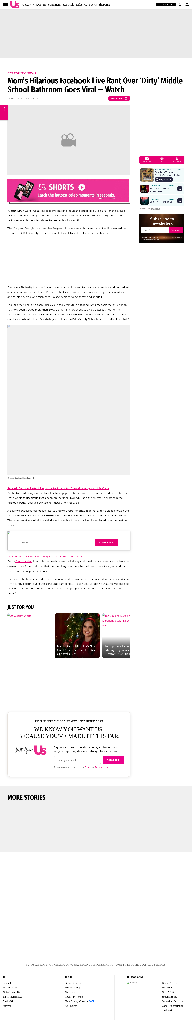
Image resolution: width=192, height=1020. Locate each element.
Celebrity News (31, 4)
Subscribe (166, 4)
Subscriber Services (172, 1001)
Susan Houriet (16, 98)
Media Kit (8, 1001)
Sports (93, 4)
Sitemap (7, 1005)
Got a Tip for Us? (12, 992)
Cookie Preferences (75, 996)
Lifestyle (81, 4)
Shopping (104, 4)
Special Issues (169, 996)
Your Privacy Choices (76, 1001)
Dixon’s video (23, 561)
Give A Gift (168, 992)
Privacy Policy (101, 767)
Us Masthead (10, 987)
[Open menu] (5, 4)
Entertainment (52, 4)
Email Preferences (12, 996)
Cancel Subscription (172, 1005)
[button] (180, 4)
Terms (87, 767)
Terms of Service (74, 983)
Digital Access (169, 983)
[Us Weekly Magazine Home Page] (15, 4)
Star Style (68, 4)
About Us (8, 983)
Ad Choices (71, 1005)
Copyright (70, 992)
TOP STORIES (117, 98)
